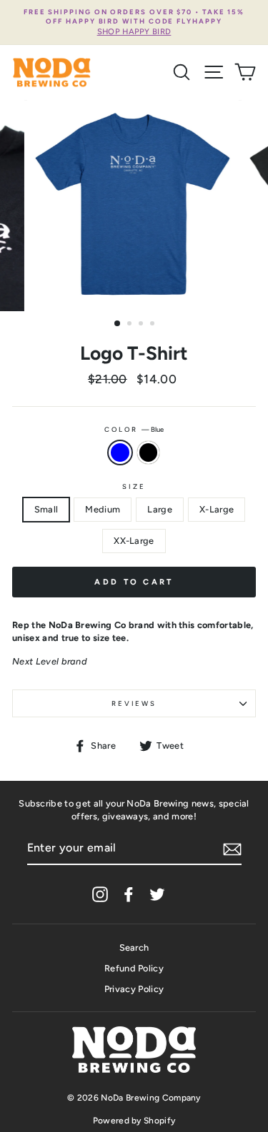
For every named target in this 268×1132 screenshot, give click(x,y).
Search (134, 947)
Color (133, 429)
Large (159, 509)
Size (133, 486)
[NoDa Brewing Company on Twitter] (157, 894)
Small (46, 509)
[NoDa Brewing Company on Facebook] (129, 894)
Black (148, 452)
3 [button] (142, 324)
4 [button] (153, 324)
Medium (102, 509)
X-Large (216, 509)
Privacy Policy (134, 989)
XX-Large (134, 540)
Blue (120, 452)
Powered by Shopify (134, 1121)
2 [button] (130, 324)
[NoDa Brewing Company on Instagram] (100, 894)
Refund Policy (134, 968)
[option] (134, 22)
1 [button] (117, 324)
